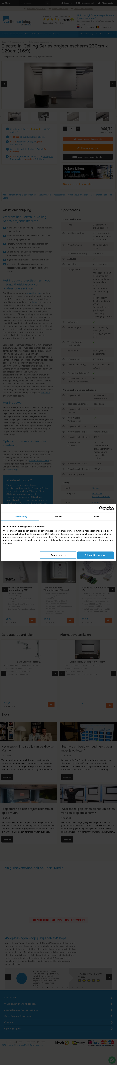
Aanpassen (56, 555)
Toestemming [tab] (20, 516)
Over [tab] (96, 516)
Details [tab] (58, 516)
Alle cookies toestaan (95, 555)
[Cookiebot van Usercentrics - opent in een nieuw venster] (101, 508)
